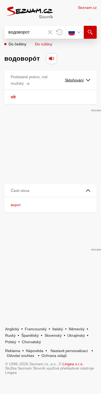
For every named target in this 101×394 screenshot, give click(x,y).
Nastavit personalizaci (69, 351)
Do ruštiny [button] (43, 44)
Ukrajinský (76, 335)
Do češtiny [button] (17, 44)
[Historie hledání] (59, 32)
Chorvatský (31, 342)
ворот (16, 205)
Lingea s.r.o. (72, 364)
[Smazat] (50, 32)
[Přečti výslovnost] (51, 58)
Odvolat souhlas (20, 355)
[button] (50, 190)
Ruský (10, 335)
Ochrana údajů (54, 355)
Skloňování (74, 80)
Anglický (12, 329)
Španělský (30, 335)
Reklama (12, 351)
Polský (10, 342)
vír (13, 97)
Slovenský (53, 335)
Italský (57, 329)
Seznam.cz (87, 7)
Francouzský (36, 329)
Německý (77, 329)
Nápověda (34, 351)
